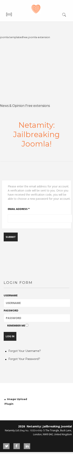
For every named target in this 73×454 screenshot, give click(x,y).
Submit (11, 237)
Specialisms (33, 32)
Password (11, 310)
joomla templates (11, 37)
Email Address (19, 209)
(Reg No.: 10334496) (30, 430)
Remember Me (16, 325)
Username (11, 295)
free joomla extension (36, 37)
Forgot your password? (24, 359)
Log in (10, 336)
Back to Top (61, 442)
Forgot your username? (24, 351)
